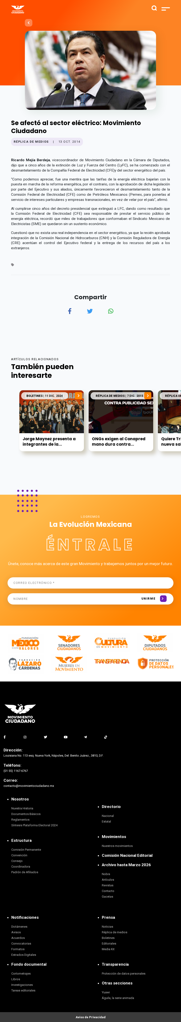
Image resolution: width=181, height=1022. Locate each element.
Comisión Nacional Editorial (127, 855)
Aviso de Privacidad (91, 1017)
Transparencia (115, 964)
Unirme (148, 598)
